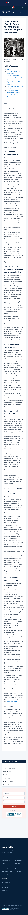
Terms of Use (5, 890)
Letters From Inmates (7, 871)
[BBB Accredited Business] (5, 909)
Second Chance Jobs (20, 866)
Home (3, 11)
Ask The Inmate (19, 863)
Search (14, 806)
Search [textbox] (5, 7)
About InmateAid (6, 882)
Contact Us (4, 884)
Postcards (4, 863)
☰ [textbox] (25, 3)
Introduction (10, 69)
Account (24, 7)
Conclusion (10, 99)
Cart (14, 7)
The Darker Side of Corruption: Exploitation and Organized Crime (15, 78)
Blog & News (18, 868)
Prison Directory (19, 860)
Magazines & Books (6, 868)
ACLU (20, 699)
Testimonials (5, 887)
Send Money (5, 874)
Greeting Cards (5, 866)
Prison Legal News (12, 701)
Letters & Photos (6, 860)
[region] (14, 756)
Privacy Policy (5, 893)
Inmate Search (18, 871)
